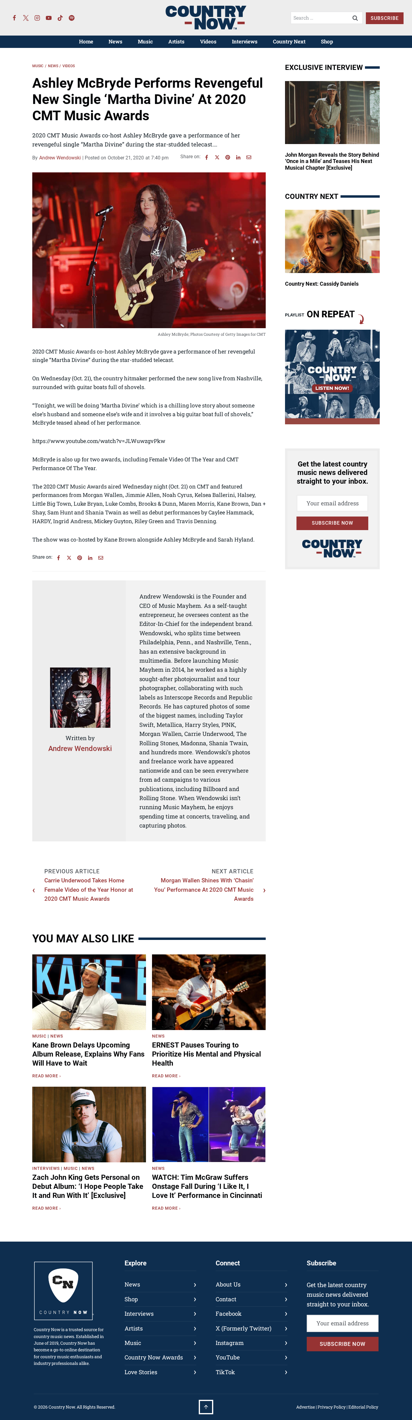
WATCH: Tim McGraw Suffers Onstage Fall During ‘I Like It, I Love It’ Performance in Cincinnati (207, 1186)
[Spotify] (72, 18)
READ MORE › (47, 1076)
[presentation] (89, 992)
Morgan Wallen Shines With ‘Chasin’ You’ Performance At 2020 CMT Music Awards (204, 889)
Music (145, 41)
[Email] (248, 157)
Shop (327, 41)
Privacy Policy (332, 1407)
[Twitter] (26, 18)
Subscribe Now (332, 523)
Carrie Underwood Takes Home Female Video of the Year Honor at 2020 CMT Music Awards (88, 889)
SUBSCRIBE (385, 18)
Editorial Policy (363, 1407)
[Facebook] (14, 18)
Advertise (305, 1407)
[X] (217, 157)
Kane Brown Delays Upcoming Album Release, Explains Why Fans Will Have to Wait (88, 1054)
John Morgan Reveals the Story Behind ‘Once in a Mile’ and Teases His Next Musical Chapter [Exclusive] (332, 161)
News (115, 41)
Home (86, 41)
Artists (176, 41)
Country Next (289, 41)
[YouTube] (49, 18)
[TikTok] (60, 18)
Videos (208, 41)
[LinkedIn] (238, 157)
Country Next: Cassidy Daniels (322, 284)
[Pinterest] (227, 157)
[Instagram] (37, 18)
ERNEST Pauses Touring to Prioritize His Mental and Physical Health (206, 1054)
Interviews (245, 41)
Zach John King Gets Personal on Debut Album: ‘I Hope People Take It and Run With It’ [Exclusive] (87, 1186)
